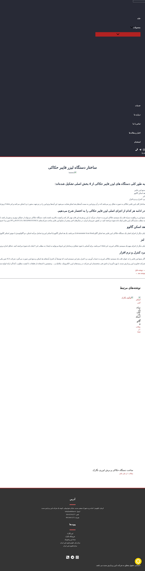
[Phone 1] (136, 150)
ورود (143, 153)
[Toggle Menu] (117, 34)
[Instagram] (144, 150)
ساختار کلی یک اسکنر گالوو (138, 315)
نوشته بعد (140, 273)
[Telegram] (140, 150)
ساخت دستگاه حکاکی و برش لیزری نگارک (113, 470)
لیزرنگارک (70, 533)
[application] (131, 27)
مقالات (138, 327)
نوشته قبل (140, 270)
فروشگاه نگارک (70, 536)
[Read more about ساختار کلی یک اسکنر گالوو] (138, 303)
